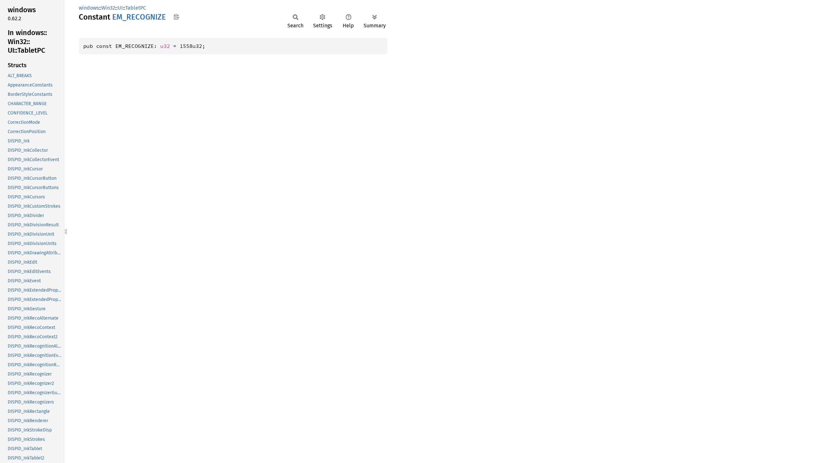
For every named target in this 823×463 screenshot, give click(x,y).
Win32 (108, 8)
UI (120, 8)
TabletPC (135, 8)
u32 (165, 46)
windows (89, 8)
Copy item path (176, 16)
